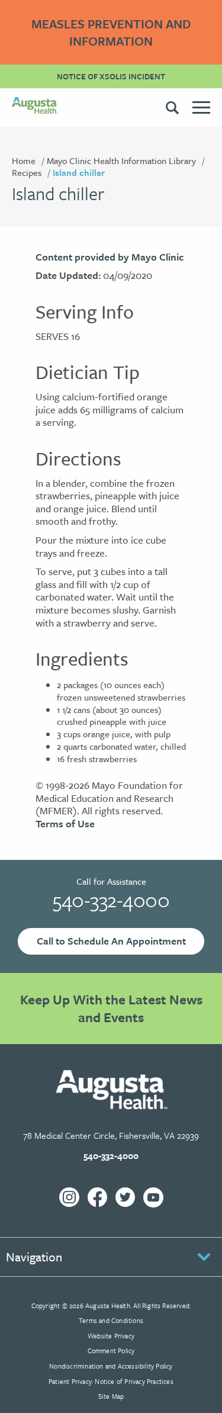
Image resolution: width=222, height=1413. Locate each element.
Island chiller (79, 172)
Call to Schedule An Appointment (111, 940)
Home (24, 160)
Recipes (26, 172)
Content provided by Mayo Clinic (110, 256)
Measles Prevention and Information (111, 32)
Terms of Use (65, 823)
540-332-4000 (111, 899)
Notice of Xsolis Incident (111, 76)
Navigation (34, 1257)
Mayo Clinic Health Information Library (121, 160)
